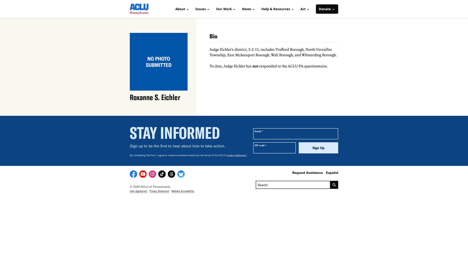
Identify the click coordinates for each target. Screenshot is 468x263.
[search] (334, 185)
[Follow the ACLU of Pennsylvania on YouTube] (143, 174)
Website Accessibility (182, 191)
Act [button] (303, 9)
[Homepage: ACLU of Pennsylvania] (142, 9)
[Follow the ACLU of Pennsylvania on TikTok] (162, 174)
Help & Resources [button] (275, 9)
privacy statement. (237, 155)
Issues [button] (200, 9)
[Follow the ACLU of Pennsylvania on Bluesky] (181, 174)
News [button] (246, 9)
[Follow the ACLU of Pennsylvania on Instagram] (152, 174)
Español (332, 173)
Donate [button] (325, 9)
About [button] (180, 9)
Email (259, 131)
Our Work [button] (224, 9)
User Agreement (138, 191)
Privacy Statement (159, 191)
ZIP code (260, 145)
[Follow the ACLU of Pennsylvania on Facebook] (133, 174)
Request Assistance (307, 173)
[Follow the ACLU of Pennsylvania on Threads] (171, 174)
